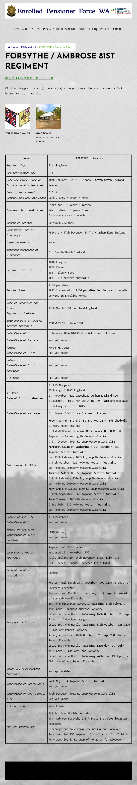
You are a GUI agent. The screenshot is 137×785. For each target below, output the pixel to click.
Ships (36, 29)
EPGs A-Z (48, 29)
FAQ (94, 29)
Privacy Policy (33, 772)
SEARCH (116, 29)
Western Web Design (43, 768)
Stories (84, 29)
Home (17, 29)
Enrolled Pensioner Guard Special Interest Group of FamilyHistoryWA (85, 764)
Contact (104, 29)
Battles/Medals (66, 29)
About (26, 29)
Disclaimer (15, 772)
